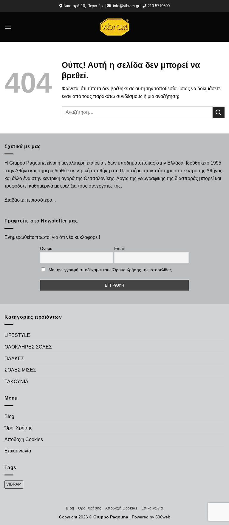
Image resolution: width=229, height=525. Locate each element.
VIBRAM (13, 484)
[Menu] (8, 26)
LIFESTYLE (17, 335)
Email (119, 248)
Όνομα (46, 248)
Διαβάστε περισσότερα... (30, 199)
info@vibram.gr (126, 6)
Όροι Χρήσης (18, 427)
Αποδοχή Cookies (23, 439)
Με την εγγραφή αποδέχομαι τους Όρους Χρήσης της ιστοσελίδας (110, 269)
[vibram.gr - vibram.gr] (114, 26)
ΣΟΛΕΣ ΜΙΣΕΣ (20, 369)
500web (162, 517)
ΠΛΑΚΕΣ (14, 358)
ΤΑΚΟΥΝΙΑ (16, 381)
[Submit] (219, 112)
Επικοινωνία (17, 450)
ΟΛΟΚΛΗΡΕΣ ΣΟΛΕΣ (28, 346)
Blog (9, 416)
